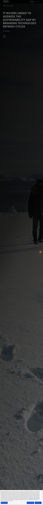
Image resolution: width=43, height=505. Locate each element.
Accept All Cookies (30, 502)
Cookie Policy (30, 498)
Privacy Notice (37, 498)
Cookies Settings (4, 502)
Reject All (38, 502)
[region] (21, 497)
